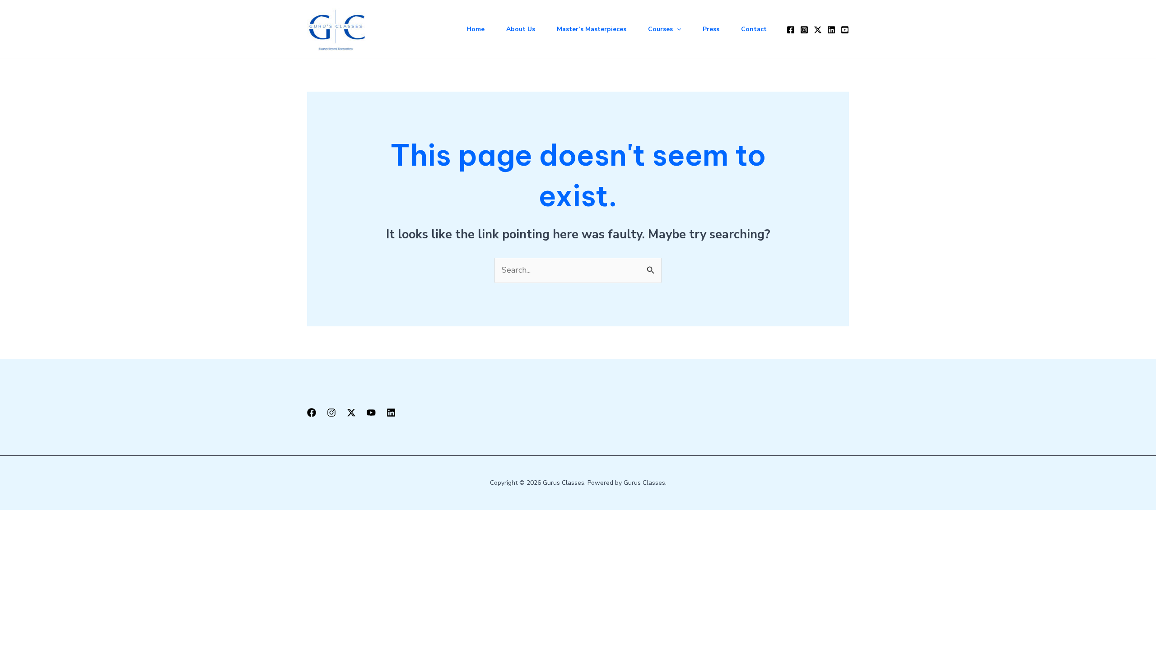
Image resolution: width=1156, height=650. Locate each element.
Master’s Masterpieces (591, 29)
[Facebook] (791, 30)
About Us (520, 29)
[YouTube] (845, 30)
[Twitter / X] (818, 30)
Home (475, 29)
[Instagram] (804, 30)
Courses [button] (660, 29)
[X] (351, 412)
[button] (677, 29)
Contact (754, 29)
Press (711, 29)
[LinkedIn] (831, 30)
